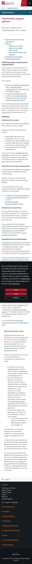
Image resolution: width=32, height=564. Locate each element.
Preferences (16, 297)
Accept (16, 290)
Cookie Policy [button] (25, 278)
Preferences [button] (16, 283)
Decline (16, 293)
